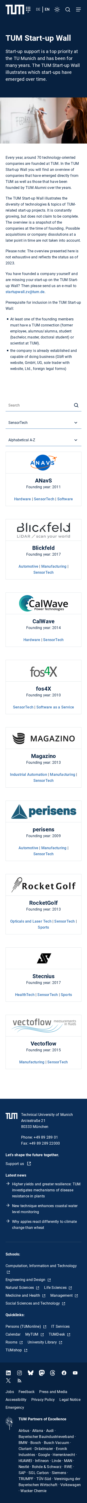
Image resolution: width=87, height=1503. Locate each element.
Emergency (15, 1407)
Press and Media (53, 1391)
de (38, 9)
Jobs (10, 1391)
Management (62, 1295)
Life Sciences (56, 1287)
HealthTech (25, 995)
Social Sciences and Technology (33, 1303)
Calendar (13, 1334)
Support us (15, 1164)
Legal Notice (69, 1399)
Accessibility (16, 1399)
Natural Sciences (20, 1287)
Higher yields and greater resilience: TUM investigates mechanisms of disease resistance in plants (46, 1190)
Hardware (22, 499)
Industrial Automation (28, 774)
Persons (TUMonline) (24, 1326)
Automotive (28, 566)
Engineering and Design (26, 1280)
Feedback (27, 1391)
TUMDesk (57, 1334)
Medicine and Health (23, 1295)
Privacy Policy (43, 1399)
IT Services (60, 1326)
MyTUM (32, 1334)
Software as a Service (55, 707)
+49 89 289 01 (46, 1137)
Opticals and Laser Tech (31, 921)
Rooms (12, 1342)
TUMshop (14, 1350)
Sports (43, 927)
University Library (43, 1342)
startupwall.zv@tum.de (25, 292)
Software (65, 499)
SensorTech (44, 499)
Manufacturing (54, 566)
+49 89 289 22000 (44, 1143)
